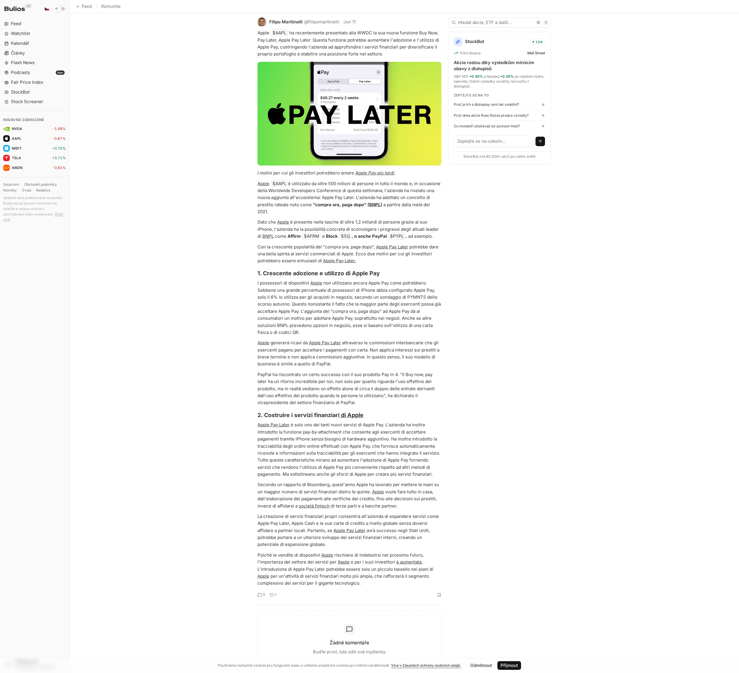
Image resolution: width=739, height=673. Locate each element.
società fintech (314, 506)
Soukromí (11, 184)
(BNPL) (374, 204)
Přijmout (509, 665)
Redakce (43, 190)
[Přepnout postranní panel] (69, 336)
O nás (26, 190)
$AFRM (311, 236)
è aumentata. (409, 562)
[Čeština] (47, 8)
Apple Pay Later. (339, 260)
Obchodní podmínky (40, 184)
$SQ (345, 236)
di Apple (351, 415)
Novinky (10, 190)
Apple (263, 183)
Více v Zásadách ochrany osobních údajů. (426, 665)
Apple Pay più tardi (374, 173)
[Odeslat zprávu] (540, 141)
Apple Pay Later (392, 247)
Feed (87, 6)
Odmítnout (481, 665)
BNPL (268, 236)
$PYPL (397, 236)
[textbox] (493, 141)
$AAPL (279, 33)
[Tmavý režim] (60, 8)
